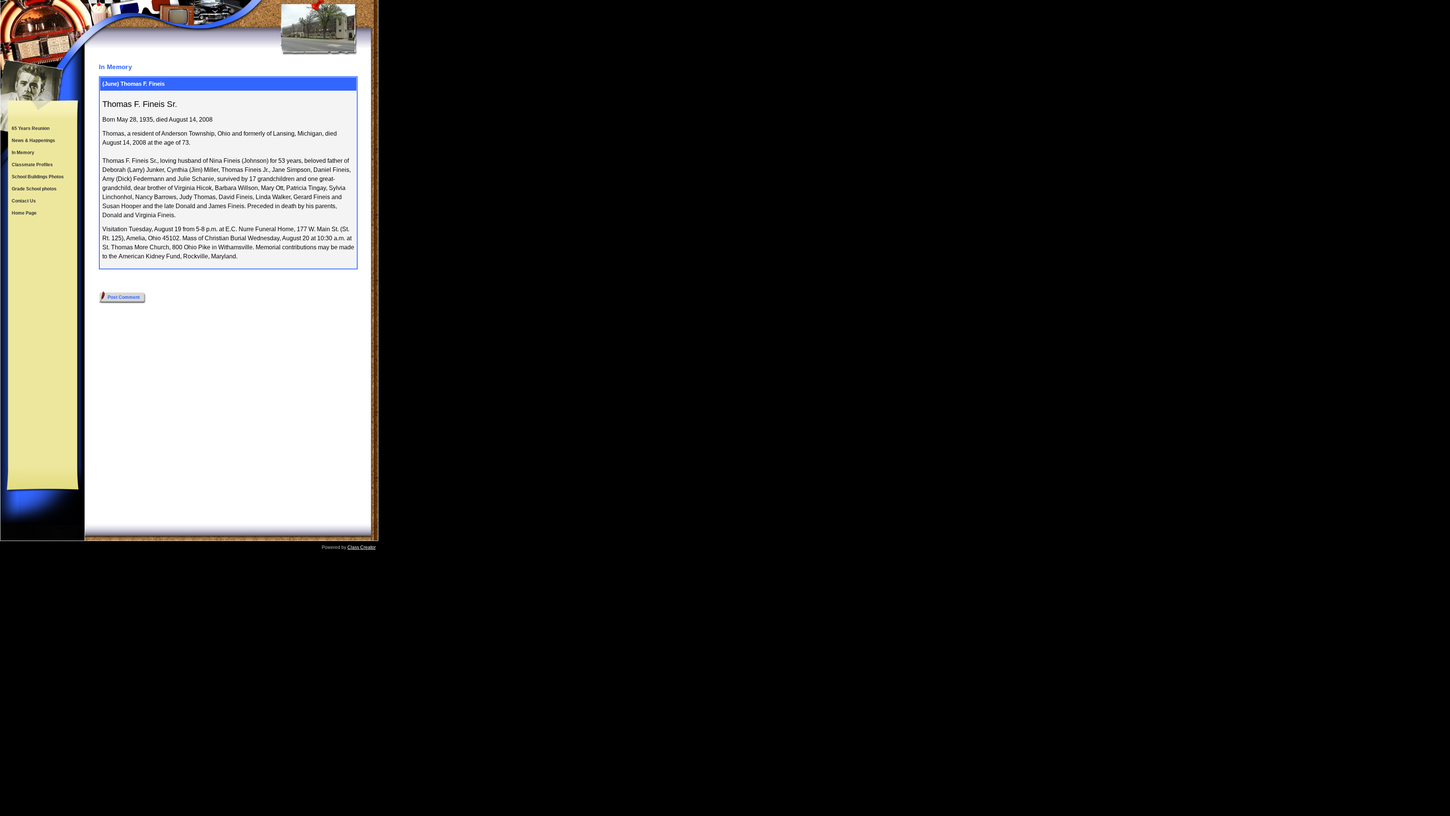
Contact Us (24, 201)
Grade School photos (34, 189)
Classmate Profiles (32, 164)
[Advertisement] (42, 343)
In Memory (23, 152)
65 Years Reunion (30, 128)
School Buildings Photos (38, 176)
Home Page (24, 213)
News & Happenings (33, 140)
